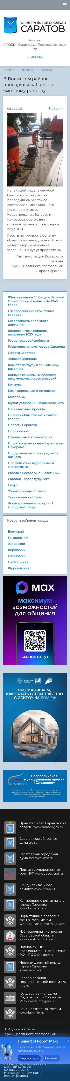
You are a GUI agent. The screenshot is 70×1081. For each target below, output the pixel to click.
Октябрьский (18, 562)
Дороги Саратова (21, 353)
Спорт (13, 485)
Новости (27, 70)
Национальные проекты (27, 409)
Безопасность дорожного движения (28, 323)
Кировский (16, 550)
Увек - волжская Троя (25, 497)
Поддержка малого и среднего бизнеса (33, 455)
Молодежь (16, 397)
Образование (18, 431)
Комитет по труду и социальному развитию (33, 367)
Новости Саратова (22, 425)
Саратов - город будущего (29, 479)
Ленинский (16, 556)
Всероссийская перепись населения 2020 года (28, 332)
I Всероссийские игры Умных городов (31, 313)
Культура (15, 385)
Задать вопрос (29, 1058)
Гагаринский (18, 538)
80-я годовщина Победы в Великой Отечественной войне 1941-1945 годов (36, 301)
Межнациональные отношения (32, 391)
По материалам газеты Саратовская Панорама (36, 445)
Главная (8, 70)
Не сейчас (51, 1058)
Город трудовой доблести (28, 340)
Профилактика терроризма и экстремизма (31, 465)
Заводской (16, 544)
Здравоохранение (22, 359)
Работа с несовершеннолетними (34, 473)
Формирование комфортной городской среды (30, 505)
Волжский (46, 70)
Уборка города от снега (27, 491)
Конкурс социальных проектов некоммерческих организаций (32, 377)
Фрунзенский (18, 568)
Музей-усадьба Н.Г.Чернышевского (36, 403)
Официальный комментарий (30, 437)
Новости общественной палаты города (32, 417)
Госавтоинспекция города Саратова (36, 346)
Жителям (35, 57)
